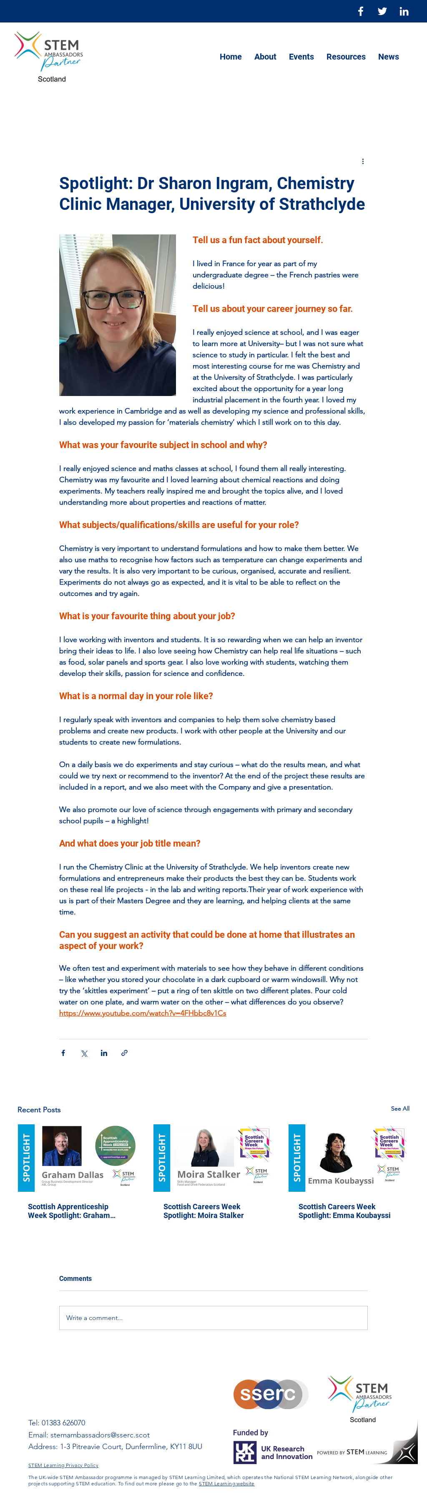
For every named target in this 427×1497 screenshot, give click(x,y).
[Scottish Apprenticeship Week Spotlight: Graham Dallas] (78, 1158)
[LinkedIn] (404, 11)
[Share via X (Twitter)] (84, 1053)
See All (400, 1108)
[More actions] (363, 161)
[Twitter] (382, 11)
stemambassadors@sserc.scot (100, 1435)
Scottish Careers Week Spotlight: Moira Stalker (203, 1211)
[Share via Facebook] (63, 1053)
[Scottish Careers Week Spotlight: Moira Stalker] (213, 1158)
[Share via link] (124, 1053)
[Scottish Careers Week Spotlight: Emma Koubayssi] (349, 1158)
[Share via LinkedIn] (104, 1053)
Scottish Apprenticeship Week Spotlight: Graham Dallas (69, 1211)
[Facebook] (360, 11)
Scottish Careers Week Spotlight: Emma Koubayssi (345, 1211)
